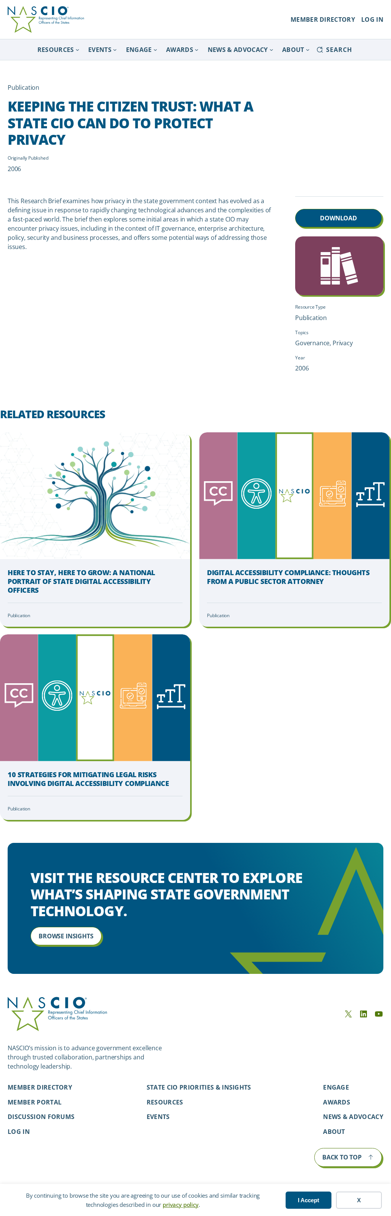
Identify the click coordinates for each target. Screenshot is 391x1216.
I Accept (308, 1200)
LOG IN (372, 19)
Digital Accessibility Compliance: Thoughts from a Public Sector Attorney (288, 577)
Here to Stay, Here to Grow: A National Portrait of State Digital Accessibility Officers (81, 581)
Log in (19, 1131)
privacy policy (180, 1204)
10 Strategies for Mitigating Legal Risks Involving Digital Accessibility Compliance (88, 779)
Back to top (342, 1157)
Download (338, 218)
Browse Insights (66, 936)
